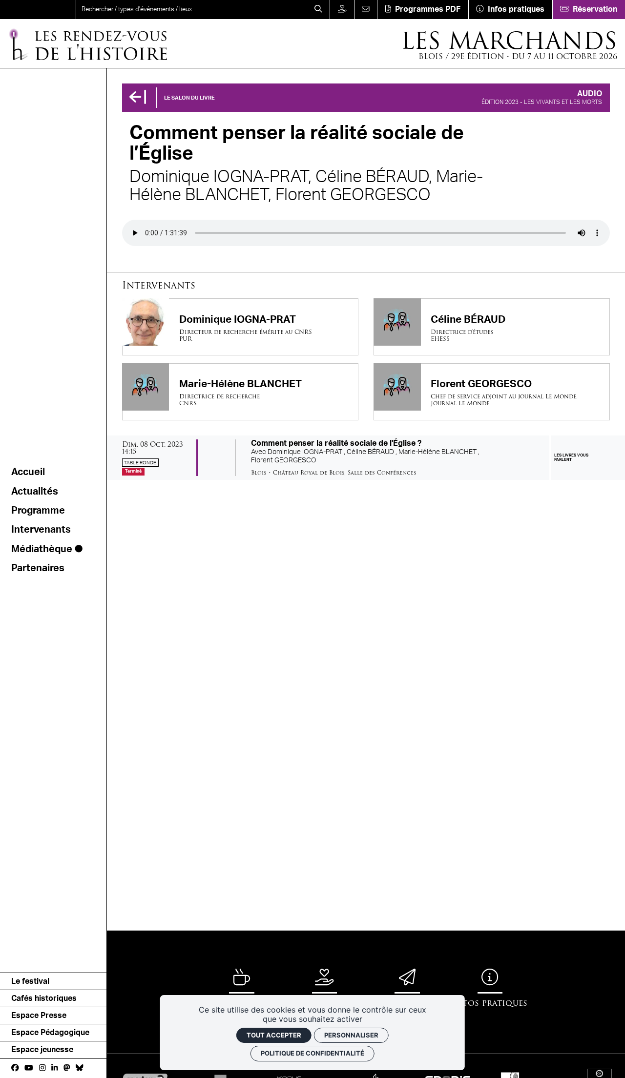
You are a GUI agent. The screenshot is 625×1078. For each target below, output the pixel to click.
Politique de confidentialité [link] (312, 1053)
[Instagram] (42, 1068)
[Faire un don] (342, 9)
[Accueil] (38, 9)
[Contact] (365, 9)
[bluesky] (79, 1068)
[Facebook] (15, 1068)
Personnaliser (351, 1035)
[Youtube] (28, 1068)
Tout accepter (274, 1035)
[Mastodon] (66, 1068)
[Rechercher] (318, 9)
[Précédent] (137, 97)
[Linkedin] (54, 1068)
